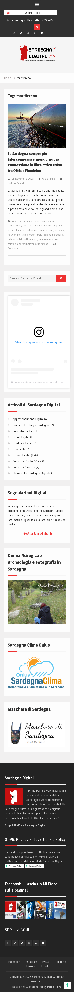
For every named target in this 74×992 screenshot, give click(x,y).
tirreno (32, 243)
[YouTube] (28, 33)
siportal (17, 239)
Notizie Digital (16, 183)
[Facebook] (7, 33)
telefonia (13, 243)
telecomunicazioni (49, 239)
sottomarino (30, 239)
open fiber (35, 234)
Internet (12, 230)
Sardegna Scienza (24, 467)
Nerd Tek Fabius (23, 443)
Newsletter (20, 449)
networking (14, 234)
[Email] (42, 33)
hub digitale (55, 225)
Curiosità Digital (23, 431)
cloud (36, 221)
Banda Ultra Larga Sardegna (31, 425)
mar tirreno (46, 230)
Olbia (25, 234)
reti (10, 239)
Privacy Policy (16, 866)
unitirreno (42, 243)
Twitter (46, 962)
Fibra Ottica (29, 225)
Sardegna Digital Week (27, 461)
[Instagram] (14, 33)
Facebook (14, 962)
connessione (48, 221)
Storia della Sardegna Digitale (31, 473)
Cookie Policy (36, 866)
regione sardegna (53, 234)
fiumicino (42, 225)
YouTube (60, 962)
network (59, 230)
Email (44, 966)
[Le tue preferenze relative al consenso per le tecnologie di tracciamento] (67, 985)
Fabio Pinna (48, 178)
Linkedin (31, 966)
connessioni (14, 225)
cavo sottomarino (22, 221)
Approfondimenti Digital (28, 419)
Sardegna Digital (42, 976)
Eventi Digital (21, 437)
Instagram (31, 962)
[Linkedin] (35, 33)
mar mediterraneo (28, 230)
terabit (23, 243)
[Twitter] (21, 33)
